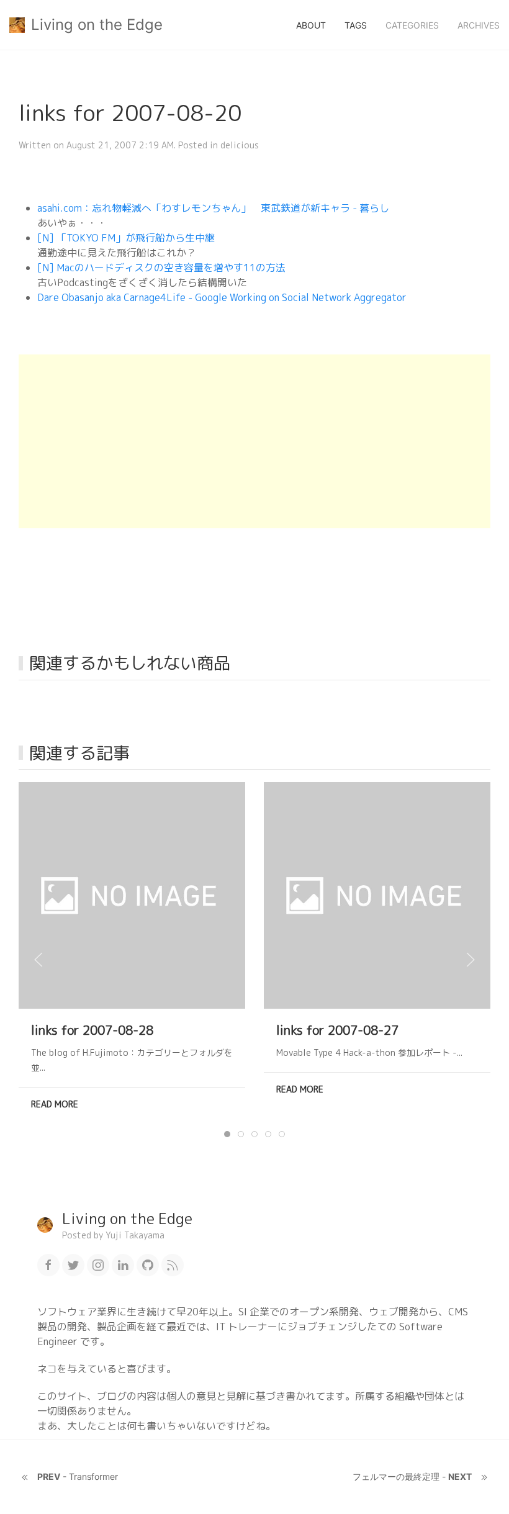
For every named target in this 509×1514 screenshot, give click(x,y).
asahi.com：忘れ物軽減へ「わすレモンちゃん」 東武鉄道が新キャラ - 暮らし (213, 208)
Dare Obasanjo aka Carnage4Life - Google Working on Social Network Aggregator (222, 297)
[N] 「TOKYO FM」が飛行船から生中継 (126, 238)
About (311, 25)
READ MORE (54, 1104)
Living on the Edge (97, 25)
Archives (478, 25)
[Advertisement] (254, 441)
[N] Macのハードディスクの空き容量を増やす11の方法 (161, 267)
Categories (412, 25)
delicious (239, 145)
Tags (356, 25)
